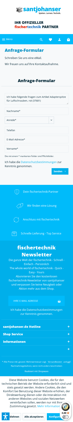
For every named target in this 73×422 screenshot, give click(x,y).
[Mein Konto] (59, 39)
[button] (6, 416)
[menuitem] (7, 39)
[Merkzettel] (50, 39)
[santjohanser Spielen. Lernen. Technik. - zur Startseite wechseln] (36, 9)
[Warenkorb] (69, 39)
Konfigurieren (57, 416)
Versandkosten (55, 361)
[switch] (65, 417)
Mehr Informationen (50, 406)
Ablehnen (13, 416)
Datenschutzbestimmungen (39, 162)
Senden (58, 171)
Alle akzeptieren (33, 416)
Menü (9, 39)
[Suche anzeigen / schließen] (41, 39)
